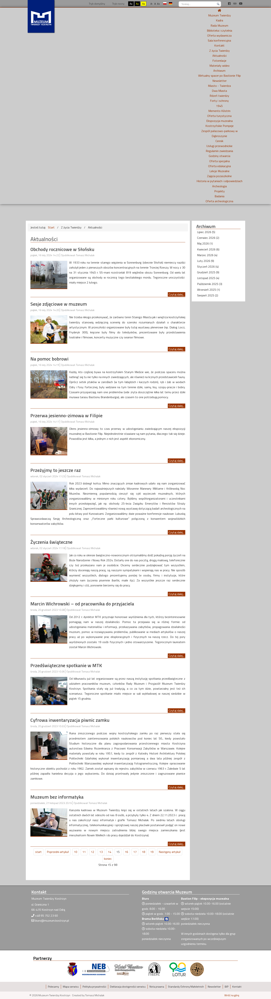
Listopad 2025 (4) (208, 278)
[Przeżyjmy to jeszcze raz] (48, 495)
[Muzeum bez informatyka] (48, 822)
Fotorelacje (219, 60)
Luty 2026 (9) (205, 261)
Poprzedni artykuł (58, 852)
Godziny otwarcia (219, 156)
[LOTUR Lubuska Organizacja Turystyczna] (177, 969)
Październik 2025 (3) (209, 284)
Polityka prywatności (94, 986)
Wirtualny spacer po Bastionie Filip (219, 75)
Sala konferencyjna (219, 40)
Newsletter (219, 80)
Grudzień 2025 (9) (208, 272)
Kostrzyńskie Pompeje (219, 126)
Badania (219, 196)
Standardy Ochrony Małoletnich (186, 986)
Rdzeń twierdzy (219, 95)
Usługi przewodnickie (219, 146)
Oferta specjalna (219, 161)
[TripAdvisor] (235, 3)
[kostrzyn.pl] (72, 969)
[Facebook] (229, 3)
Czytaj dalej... (176, 294)
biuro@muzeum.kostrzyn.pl (52, 920)
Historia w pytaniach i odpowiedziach (219, 181)
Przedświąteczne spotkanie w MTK (66, 665)
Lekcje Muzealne (219, 171)
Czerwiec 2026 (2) (208, 237)
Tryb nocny (118, 4)
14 (109, 852)
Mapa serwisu (71, 986)
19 (152, 852)
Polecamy (53, 986)
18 (143, 852)
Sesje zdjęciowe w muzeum (58, 304)
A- (151, 4)
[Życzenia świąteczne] (48, 567)
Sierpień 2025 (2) (207, 295)
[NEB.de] (96, 969)
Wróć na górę (231, 995)
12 (92, 852)
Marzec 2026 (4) (207, 255)
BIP (226, 986)
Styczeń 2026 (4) (208, 266)
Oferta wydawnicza (219, 35)
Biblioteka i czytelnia (219, 30)
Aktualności (219, 55)
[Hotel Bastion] (129, 969)
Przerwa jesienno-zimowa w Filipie (66, 415)
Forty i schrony (219, 100)
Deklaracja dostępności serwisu (128, 986)
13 (101, 852)
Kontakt (219, 45)
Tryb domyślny (96, 4)
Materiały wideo (219, 65)
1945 (219, 106)
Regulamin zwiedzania (219, 151)
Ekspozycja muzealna (219, 121)
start (38, 852)
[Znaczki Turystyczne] (197, 969)
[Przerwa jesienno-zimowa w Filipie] (48, 440)
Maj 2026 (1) (205, 243)
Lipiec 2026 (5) (206, 232)
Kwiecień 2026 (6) (208, 249)
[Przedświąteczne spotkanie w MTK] (48, 690)
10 (75, 852)
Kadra (219, 20)
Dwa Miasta (219, 90)
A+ (158, 4)
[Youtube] (240, 3)
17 (135, 852)
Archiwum (219, 70)
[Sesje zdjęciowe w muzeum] (48, 329)
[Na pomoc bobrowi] (48, 384)
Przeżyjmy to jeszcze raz (55, 470)
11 (84, 852)
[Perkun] (154, 969)
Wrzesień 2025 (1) (208, 289)
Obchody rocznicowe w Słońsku (62, 249)
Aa (131, 4)
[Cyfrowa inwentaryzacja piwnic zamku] (48, 745)
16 (126, 852)
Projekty (219, 191)
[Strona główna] (219, 10)
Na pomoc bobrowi (49, 358)
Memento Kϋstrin (219, 111)
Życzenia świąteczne (51, 542)
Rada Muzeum (219, 25)
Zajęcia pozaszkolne (219, 176)
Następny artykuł (169, 852)
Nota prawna (157, 986)
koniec (108, 858)
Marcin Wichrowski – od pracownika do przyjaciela (82, 603)
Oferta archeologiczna (219, 201)
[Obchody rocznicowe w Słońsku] (48, 274)
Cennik (219, 141)
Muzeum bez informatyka (57, 796)
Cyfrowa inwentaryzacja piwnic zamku (70, 720)
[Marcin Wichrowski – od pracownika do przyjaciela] (48, 628)
